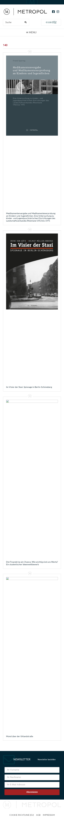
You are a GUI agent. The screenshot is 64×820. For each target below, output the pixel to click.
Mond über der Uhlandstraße (19, 736)
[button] (32, 32)
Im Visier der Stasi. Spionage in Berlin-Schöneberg (29, 387)
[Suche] (25, 22)
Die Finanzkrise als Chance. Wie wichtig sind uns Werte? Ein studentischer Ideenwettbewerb (32, 563)
